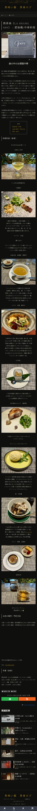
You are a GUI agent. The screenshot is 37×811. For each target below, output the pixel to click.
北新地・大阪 (6, 691)
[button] (33, 458)
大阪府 (14, 691)
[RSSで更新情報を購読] (27, 699)
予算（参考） (16, 131)
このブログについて (18, 801)
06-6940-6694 (9, 665)
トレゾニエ (28, 532)
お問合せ (27, 799)
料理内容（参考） (17, 127)
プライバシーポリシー (9, 799)
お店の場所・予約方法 (18, 129)
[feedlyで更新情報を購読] (9, 699)
